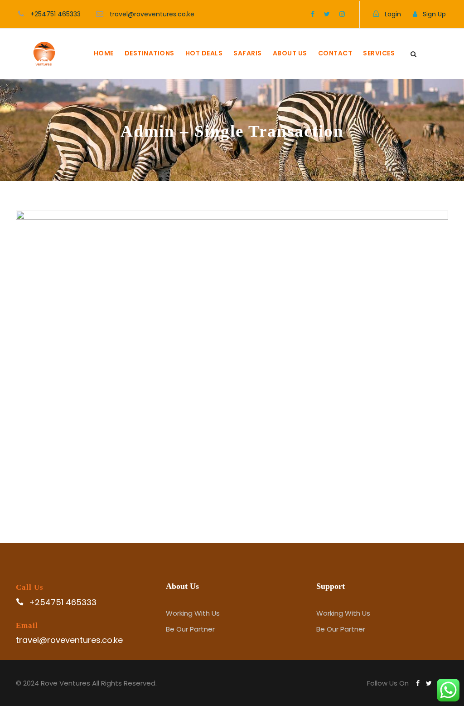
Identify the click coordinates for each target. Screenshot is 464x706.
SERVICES (379, 53)
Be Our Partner (190, 629)
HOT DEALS (204, 53)
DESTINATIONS (149, 53)
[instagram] (342, 14)
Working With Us (193, 613)
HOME (104, 53)
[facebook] (312, 14)
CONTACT (335, 53)
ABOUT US (290, 53)
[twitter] (327, 14)
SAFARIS (247, 53)
